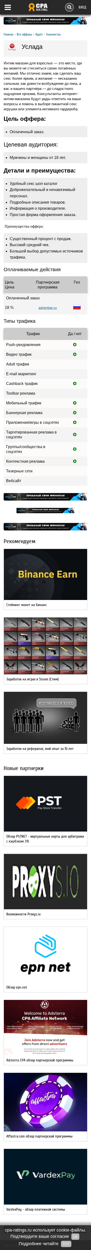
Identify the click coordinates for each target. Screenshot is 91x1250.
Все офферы (24, 34)
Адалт (39, 34)
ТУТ (66, 1244)
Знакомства (53, 34)
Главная (8, 34)
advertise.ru (48, 308)
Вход (82, 7)
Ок (75, 1237)
